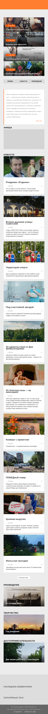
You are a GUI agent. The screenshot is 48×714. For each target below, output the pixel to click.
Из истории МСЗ (13, 603)
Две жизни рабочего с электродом (22, 659)
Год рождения (12, 631)
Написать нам (30, 712)
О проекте (18, 712)
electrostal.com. (32, 707)
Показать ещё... (24, 577)
